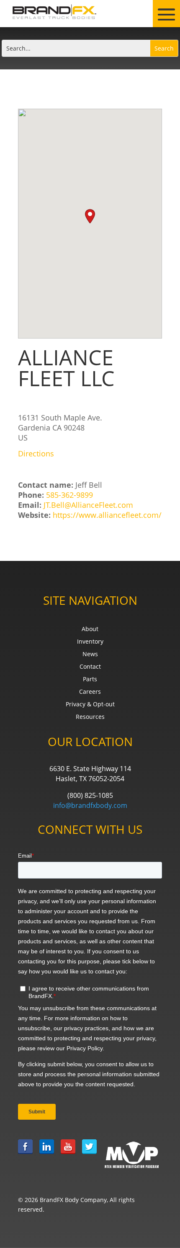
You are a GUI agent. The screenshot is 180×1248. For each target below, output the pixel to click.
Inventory (90, 642)
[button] (90, 216)
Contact (90, 667)
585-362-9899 (69, 495)
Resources (90, 717)
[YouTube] (68, 1154)
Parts (90, 679)
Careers (90, 692)
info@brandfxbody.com (90, 805)
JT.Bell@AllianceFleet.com (88, 505)
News (90, 654)
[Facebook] (25, 1154)
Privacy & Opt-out (90, 704)
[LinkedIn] (46, 1154)
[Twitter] (89, 1154)
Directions (36, 453)
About (90, 629)
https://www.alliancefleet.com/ (107, 515)
